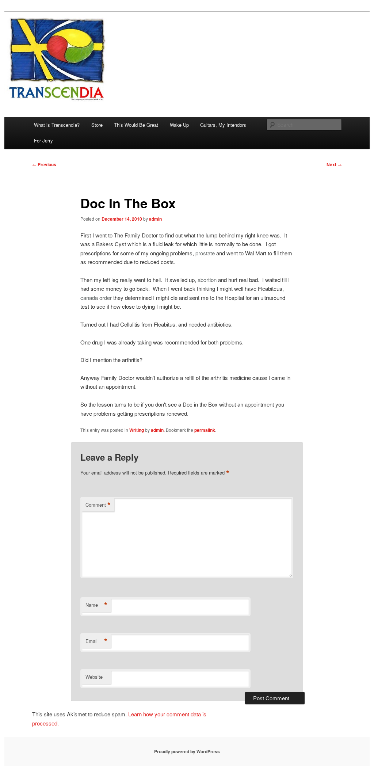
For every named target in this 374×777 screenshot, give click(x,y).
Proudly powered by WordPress (187, 751)
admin (155, 219)
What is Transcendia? (57, 124)
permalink (204, 430)
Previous (44, 164)
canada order (96, 297)
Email (96, 641)
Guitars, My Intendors (223, 124)
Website (94, 676)
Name (96, 605)
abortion (207, 279)
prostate (205, 253)
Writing (136, 430)
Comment (98, 505)
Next (334, 164)
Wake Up (179, 124)
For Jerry (43, 140)
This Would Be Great (136, 124)
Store (97, 124)
